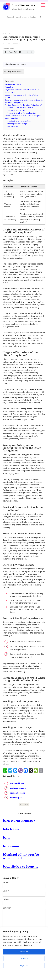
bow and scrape (17, 792)
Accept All (24, 951)
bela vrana (11, 846)
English (25, 804)
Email (6, 890)
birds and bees (17, 783)
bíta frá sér (11, 829)
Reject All (24, 965)
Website (6, 899)
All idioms (6, 33)
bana (6, 837)
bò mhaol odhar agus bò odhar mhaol (21, 856)
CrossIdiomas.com (23, 5)
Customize (24, 958)
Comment (7, 907)
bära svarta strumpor (19, 821)
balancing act (16, 797)
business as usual (18, 788)
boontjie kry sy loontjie (20, 866)
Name (6, 882)
